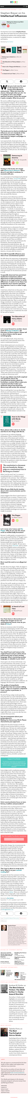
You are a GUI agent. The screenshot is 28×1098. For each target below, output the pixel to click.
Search (2, 6)
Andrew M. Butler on (17, 990)
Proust (8, 624)
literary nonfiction (12, 330)
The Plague (16, 515)
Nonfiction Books (9, 9)
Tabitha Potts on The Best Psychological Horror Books (14, 1042)
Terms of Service (5, 1090)
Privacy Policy (4, 1089)
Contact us (4, 1087)
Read (8, 25)
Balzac (11, 892)
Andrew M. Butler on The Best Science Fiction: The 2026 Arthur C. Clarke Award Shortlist (14, 1004)
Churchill (15, 546)
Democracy (23, 918)
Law (20, 9)
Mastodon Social (5, 1092)
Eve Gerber (10, 41)
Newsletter (4, 1085)
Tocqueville (17, 179)
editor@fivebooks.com (7, 910)
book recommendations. (17, 1073)
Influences (3, 921)
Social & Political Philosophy (11, 918)
